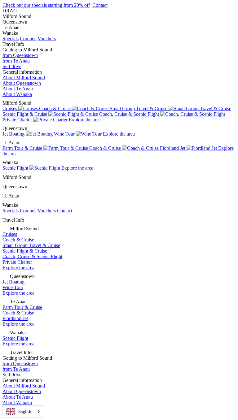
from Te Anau (16, 60)
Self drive (11, 66)
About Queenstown (21, 83)
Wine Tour (65, 133)
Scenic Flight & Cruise (25, 114)
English (24, 411)
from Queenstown (20, 55)
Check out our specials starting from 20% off (46, 5)
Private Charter (17, 119)
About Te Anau (17, 88)
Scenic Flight (15, 168)
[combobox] (23, 411)
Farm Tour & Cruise (22, 148)
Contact (100, 5)
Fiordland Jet (173, 148)
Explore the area (85, 119)
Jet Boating (14, 133)
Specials (10, 38)
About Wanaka (17, 94)
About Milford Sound (23, 77)
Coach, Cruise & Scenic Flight (129, 114)
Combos (28, 38)
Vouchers (46, 38)
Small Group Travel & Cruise (139, 108)
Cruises (10, 108)
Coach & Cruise (55, 108)
